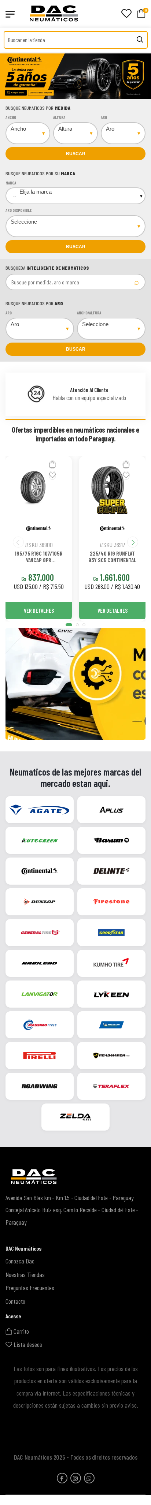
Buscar (75, 153)
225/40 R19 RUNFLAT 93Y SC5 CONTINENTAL (112, 556)
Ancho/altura (89, 312)
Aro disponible (18, 210)
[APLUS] (111, 810)
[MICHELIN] (111, 1025)
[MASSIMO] (39, 1025)
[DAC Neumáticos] (58, 13)
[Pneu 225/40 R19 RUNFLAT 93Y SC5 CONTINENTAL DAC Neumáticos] (106, 487)
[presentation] (30, 76)
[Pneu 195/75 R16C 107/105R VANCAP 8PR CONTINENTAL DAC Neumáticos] (32, 487)
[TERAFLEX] (111, 1086)
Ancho (10, 117)
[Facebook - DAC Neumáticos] (62, 1477)
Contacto (15, 1301)
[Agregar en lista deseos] (52, 475)
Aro (104, 117)
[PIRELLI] (39, 1055)
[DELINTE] (111, 871)
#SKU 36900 (39, 545)
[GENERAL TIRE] (39, 932)
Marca (10, 182)
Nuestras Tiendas (25, 1274)
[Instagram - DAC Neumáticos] (75, 1477)
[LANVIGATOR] (39, 994)
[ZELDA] (75, 1117)
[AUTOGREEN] (39, 840)
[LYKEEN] (111, 994)
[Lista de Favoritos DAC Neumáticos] (126, 13)
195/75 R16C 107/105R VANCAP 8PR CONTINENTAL (38, 556)
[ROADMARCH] (111, 1055)
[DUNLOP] (39, 902)
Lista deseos (27, 1344)
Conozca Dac (19, 1261)
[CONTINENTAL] (39, 871)
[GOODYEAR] (111, 932)
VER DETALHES (39, 610)
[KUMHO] (111, 963)
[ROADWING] (39, 1086)
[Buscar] (140, 40)
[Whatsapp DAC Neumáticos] (89, 1477)
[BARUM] (111, 840)
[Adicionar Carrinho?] (52, 464)
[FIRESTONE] (111, 902)
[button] (69, 624)
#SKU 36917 (112, 545)
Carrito (20, 1331)
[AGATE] (39, 810)
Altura (59, 117)
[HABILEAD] (39, 963)
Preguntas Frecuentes (29, 1288)
